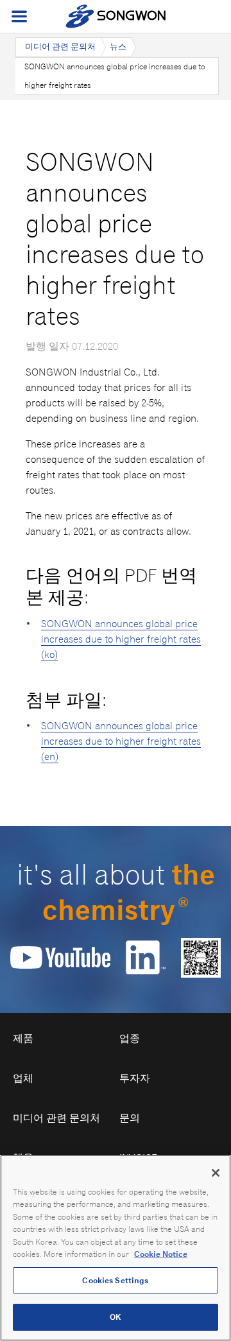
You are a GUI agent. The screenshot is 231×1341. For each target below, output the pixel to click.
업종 (129, 1038)
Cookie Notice (160, 1254)
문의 (129, 1118)
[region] (115, 1248)
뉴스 (118, 46)
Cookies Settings (115, 1280)
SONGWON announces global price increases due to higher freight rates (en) (121, 741)
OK (115, 1317)
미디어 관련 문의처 (60, 46)
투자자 (134, 1078)
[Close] (215, 1173)
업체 (23, 1078)
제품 (23, 1038)
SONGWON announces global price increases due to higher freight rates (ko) (121, 639)
